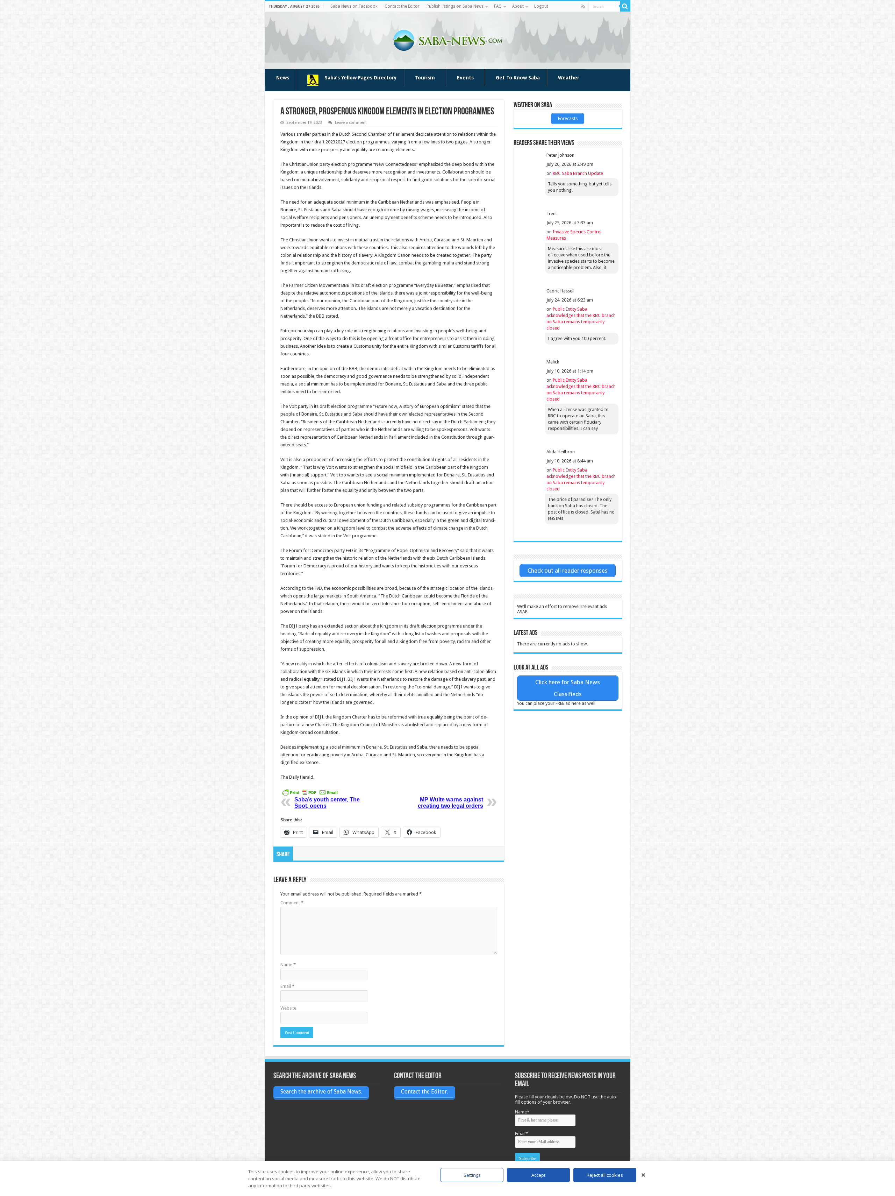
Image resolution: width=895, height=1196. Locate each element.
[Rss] (583, 6)
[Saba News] (447, 39)
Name (288, 964)
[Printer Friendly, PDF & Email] (310, 792)
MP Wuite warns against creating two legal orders (450, 803)
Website (288, 1008)
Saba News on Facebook (354, 6)
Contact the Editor (402, 6)
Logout (541, 6)
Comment (291, 902)
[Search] (625, 6)
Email (287, 986)
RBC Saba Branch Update (578, 173)
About (518, 6)
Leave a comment (351, 122)
